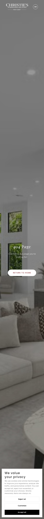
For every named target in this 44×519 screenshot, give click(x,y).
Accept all (22, 512)
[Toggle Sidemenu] (35, 6)
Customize (22, 506)
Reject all (22, 499)
